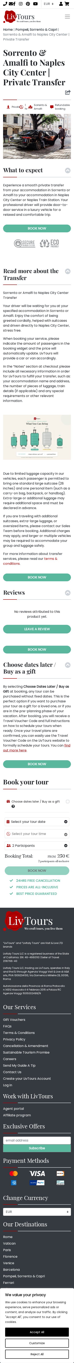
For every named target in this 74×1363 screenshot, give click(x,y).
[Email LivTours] (11, 4)
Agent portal (13, 1108)
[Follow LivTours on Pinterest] (28, 4)
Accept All (37, 1332)
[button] (13, 806)
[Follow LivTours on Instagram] (21, 4)
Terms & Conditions (19, 1032)
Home (8, 29)
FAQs (7, 1026)
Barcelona (11, 1269)
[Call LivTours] (5, 4)
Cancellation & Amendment (25, 1046)
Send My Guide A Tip (19, 1065)
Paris (7, 1250)
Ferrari (8, 1282)
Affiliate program (17, 1115)
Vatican (9, 1243)
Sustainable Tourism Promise (26, 1052)
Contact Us (12, 1072)
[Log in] (61, 4)
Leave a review (37, 629)
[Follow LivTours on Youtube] (35, 4)
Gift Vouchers (14, 1019)
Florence (10, 1256)
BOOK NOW (37, 228)
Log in (7, 1085)
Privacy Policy (14, 1039)
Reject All (37, 1354)
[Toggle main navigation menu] (67, 16)
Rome (8, 1237)
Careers (9, 1059)
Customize (37, 1343)
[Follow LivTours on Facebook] (14, 4)
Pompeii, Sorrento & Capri (36, 29)
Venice (8, 1263)
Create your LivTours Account (27, 1078)
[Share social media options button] (68, 92)
